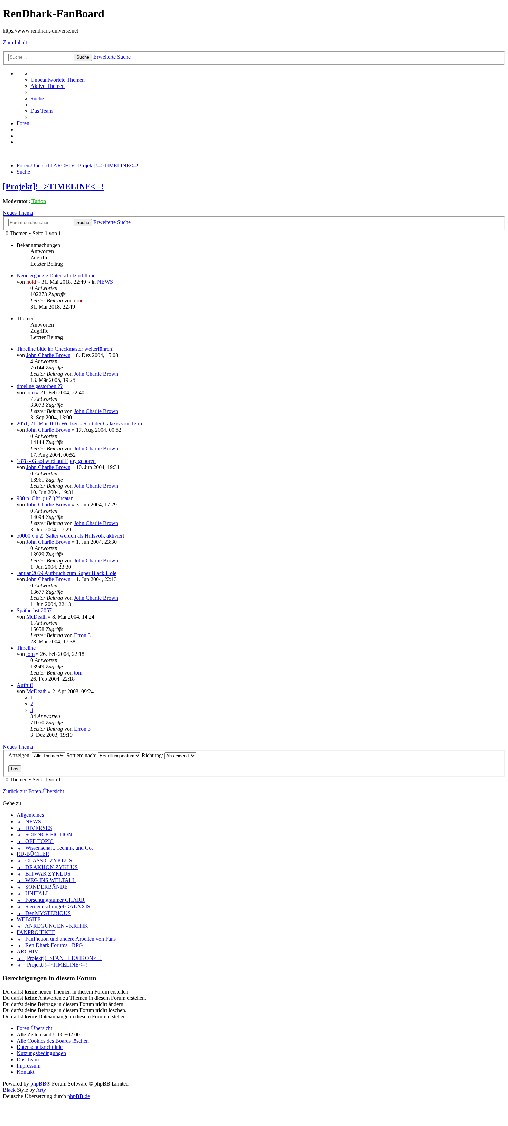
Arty (41, 1090)
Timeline (26, 648)
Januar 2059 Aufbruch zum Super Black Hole (66, 573)
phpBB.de (78, 1096)
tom (30, 392)
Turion (38, 201)
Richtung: (153, 755)
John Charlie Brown (48, 355)
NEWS (105, 282)
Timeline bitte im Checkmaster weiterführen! (65, 349)
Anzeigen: (20, 755)
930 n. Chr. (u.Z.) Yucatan (45, 498)
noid (31, 282)
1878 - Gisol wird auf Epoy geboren (56, 461)
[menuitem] (57, 80)
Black (9, 1090)
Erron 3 (82, 635)
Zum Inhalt (15, 42)
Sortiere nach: (82, 755)
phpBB (38, 1084)
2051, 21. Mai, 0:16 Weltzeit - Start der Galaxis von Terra (79, 424)
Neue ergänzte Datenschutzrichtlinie (56, 275)
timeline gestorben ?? (40, 386)
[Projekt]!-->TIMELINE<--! (53, 186)
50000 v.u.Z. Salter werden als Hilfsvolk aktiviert (70, 536)
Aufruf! (25, 685)
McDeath (36, 617)
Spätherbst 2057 (34, 610)
